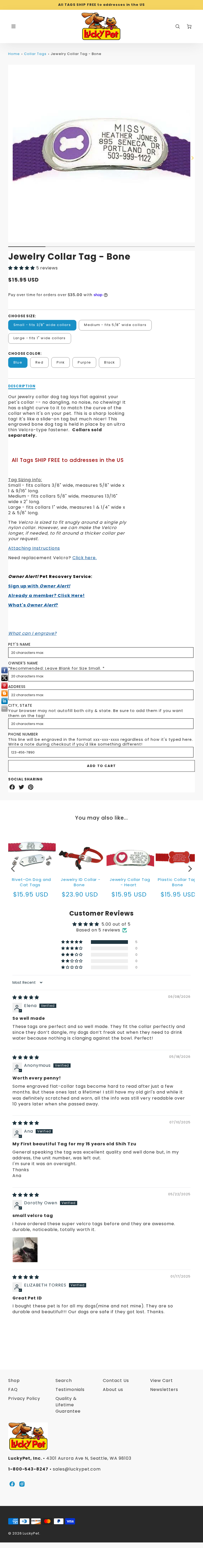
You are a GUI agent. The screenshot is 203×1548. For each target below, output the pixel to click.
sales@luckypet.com (77, 1469)
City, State (20, 705)
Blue (17, 362)
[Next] (192, 157)
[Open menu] (13, 26)
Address (17, 686)
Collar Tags (35, 54)
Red (39, 362)
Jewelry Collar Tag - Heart (130, 882)
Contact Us (116, 1380)
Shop (14, 1380)
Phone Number (23, 734)
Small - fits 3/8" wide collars (42, 325)
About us (113, 1389)
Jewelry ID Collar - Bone (80, 882)
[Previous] (13, 868)
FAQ (13, 1389)
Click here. (84, 558)
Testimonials (70, 1389)
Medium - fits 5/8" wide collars (115, 325)
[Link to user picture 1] (25, 1249)
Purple (84, 362)
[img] (25, 997)
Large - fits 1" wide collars (39, 338)
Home (14, 54)
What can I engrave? (32, 633)
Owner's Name (23, 663)
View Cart (161, 1380)
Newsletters (164, 1389)
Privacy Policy (24, 1398)
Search (64, 1380)
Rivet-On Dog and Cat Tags (31, 882)
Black (109, 362)
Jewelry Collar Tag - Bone (76, 54)
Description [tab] (22, 386)
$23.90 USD (80, 894)
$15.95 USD (129, 894)
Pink (60, 362)
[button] (22, 268)
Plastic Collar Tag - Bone (179, 882)
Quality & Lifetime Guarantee (68, 1404)
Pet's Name (19, 644)
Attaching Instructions (34, 548)
